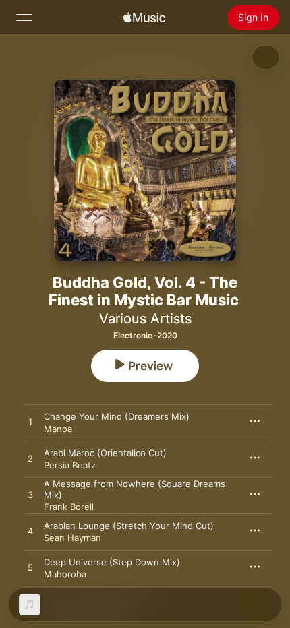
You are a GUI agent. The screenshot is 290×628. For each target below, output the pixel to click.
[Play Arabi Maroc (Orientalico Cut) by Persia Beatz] (30, 459)
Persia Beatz (70, 465)
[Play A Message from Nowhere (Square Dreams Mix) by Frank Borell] (30, 495)
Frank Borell (69, 506)
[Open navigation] (24, 17)
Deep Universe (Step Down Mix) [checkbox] (112, 562)
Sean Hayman (72, 537)
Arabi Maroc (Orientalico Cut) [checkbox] (105, 452)
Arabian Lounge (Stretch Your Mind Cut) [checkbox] (129, 525)
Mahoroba (65, 574)
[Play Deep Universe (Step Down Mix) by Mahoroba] (30, 568)
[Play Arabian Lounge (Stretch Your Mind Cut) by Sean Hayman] (30, 532)
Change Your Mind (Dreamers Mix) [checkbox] (117, 416)
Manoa (58, 428)
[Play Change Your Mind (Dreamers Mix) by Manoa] (30, 422)
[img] (144, 17)
